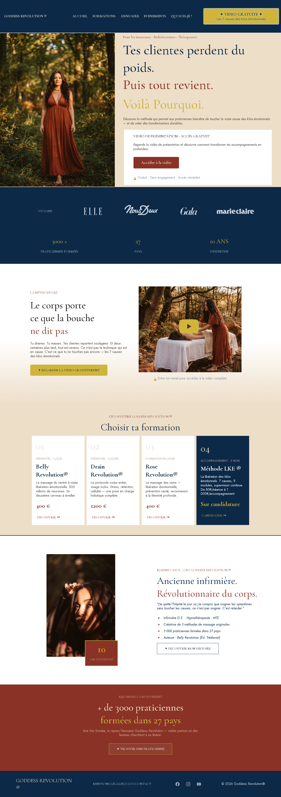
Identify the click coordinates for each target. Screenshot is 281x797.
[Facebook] (177, 784)
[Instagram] (188, 784)
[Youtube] (199, 784)
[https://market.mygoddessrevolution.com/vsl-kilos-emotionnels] (190, 327)
